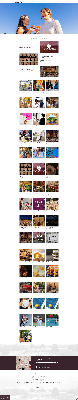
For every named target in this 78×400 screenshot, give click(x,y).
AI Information (37, 387)
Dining (33, 1)
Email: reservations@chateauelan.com (41, 380)
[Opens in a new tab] (38, 384)
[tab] (37, 36)
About (60, 382)
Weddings (40, 1)
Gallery (45, 1)
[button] (21, 38)
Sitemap (41, 387)
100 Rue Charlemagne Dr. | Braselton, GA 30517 (39, 379)
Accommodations (29, 1)
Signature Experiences (21, 47)
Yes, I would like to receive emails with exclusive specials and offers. (43, 367)
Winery (35, 1)
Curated (50, 60)
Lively (24, 47)
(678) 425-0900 (34, 380)
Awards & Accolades (26, 382)
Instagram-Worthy (27, 47)
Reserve (60, 1)
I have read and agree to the (41, 366)
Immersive (45, 60)
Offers (51, 1)
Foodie (29, 47)
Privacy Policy (43, 366)
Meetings (43, 1)
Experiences (48, 1)
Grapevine (54, 382)
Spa (38, 1)
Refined (47, 60)
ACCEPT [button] (8, 397)
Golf (36, 1)
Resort (40, 365)
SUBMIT (56, 362)
